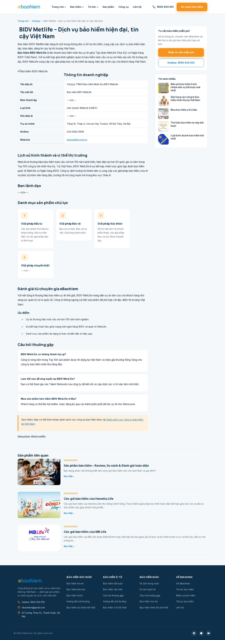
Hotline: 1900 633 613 (181, 62)
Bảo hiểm (75, 6)
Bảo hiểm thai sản (76, 589)
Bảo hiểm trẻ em (75, 583)
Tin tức (92, 6)
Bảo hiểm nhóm (75, 595)
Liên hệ (137, 6)
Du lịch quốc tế (147, 589)
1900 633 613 (165, 6)
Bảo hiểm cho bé (149, 601)
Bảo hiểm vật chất (112, 589)
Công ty (36, 21)
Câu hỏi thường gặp (113, 595)
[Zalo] (201, 633)
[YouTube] (208, 633)
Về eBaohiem (183, 583)
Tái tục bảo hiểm (185, 601)
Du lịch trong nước (149, 583)
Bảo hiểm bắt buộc (113, 583)
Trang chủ (58, 6)
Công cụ (123, 6)
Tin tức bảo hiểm (185, 589)
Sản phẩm (108, 6)
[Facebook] (194, 633)
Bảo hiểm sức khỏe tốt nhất (81, 607)
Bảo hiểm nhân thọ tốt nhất (154, 607)
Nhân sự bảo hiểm (185, 595)
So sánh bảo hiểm (192, 6)
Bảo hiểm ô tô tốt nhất (115, 607)
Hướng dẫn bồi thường (78, 601)
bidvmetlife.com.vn (77, 139)
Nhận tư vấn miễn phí (181, 52)
